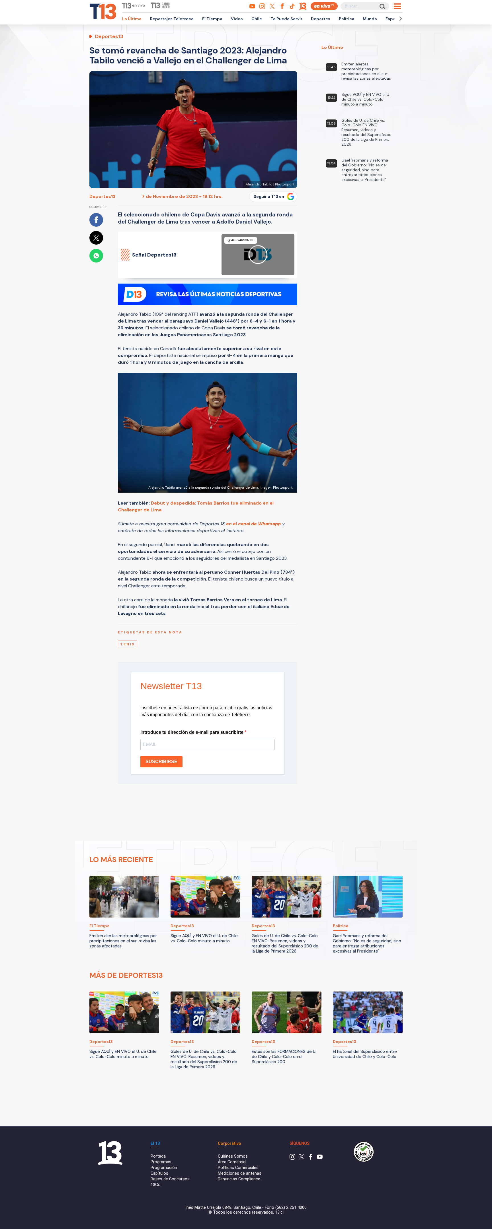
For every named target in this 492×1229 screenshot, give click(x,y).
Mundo (370, 18)
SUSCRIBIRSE (161, 761)
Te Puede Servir (286, 18)
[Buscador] (382, 6)
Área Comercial (232, 1162)
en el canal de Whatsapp (253, 524)
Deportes (320, 18)
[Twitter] (301, 1158)
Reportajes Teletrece (172, 18)
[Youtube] (320, 1158)
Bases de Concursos (170, 1179)
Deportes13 (102, 196)
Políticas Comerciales (238, 1167)
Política (346, 18)
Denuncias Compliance (239, 1179)
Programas (161, 1162)
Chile (256, 18)
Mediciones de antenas (239, 1173)
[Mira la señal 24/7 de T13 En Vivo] (324, 6)
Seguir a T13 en (269, 196)
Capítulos (159, 1173)
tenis (127, 644)
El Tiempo (212, 18)
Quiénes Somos (233, 1156)
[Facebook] (310, 1158)
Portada (158, 1156)
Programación (164, 1167)
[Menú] (397, 6)
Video (237, 18)
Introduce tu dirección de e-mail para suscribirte (192, 732)
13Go (156, 1184)
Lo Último (132, 18)
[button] (400, 18)
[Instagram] (292, 1158)
